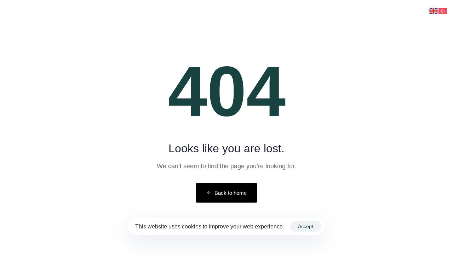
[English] (433, 10)
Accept (305, 226)
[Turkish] (443, 10)
